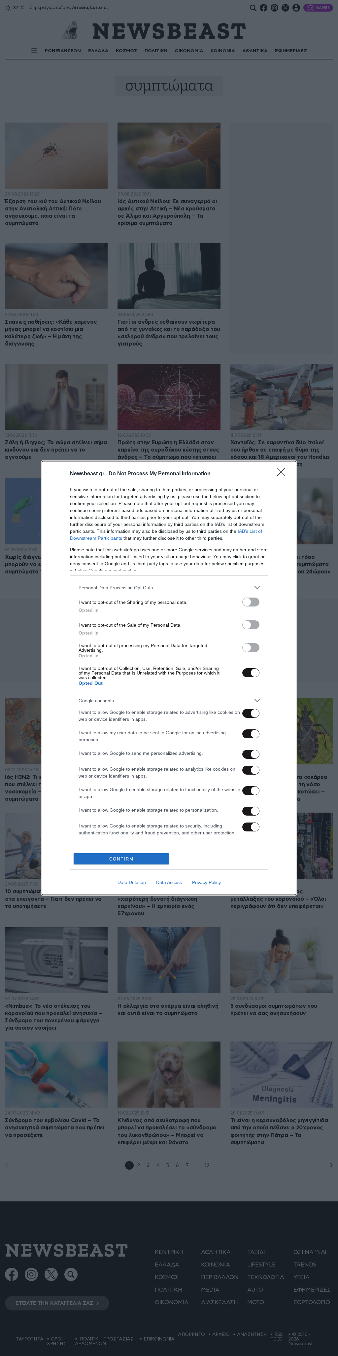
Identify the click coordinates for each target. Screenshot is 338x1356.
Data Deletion (132, 882)
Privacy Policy (206, 882)
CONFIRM (121, 859)
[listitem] (169, 587)
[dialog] (169, 678)
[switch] (250, 602)
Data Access (169, 882)
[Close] (283, 474)
